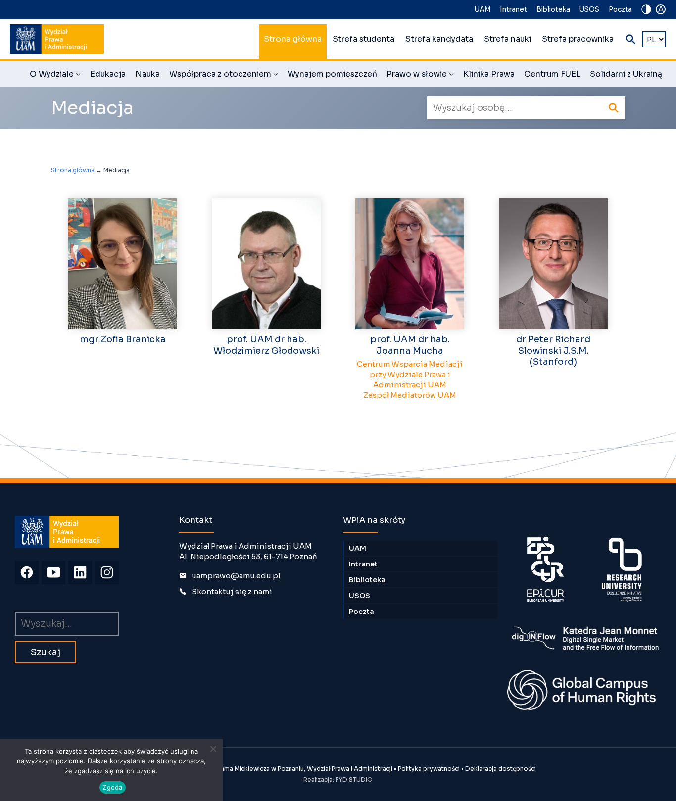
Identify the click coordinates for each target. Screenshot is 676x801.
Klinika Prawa (489, 74)
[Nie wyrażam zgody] (213, 749)
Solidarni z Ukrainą (626, 74)
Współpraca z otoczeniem (223, 75)
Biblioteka (553, 9)
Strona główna (293, 39)
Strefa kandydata (439, 39)
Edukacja (108, 74)
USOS (589, 9)
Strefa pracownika (578, 39)
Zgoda (112, 787)
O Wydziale (55, 75)
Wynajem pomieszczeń (332, 74)
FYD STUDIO (354, 779)
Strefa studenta (363, 39)
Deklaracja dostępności (500, 768)
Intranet (513, 9)
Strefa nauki (507, 39)
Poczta (620, 9)
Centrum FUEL (552, 74)
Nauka (147, 74)
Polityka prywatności (429, 768)
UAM (482, 9)
